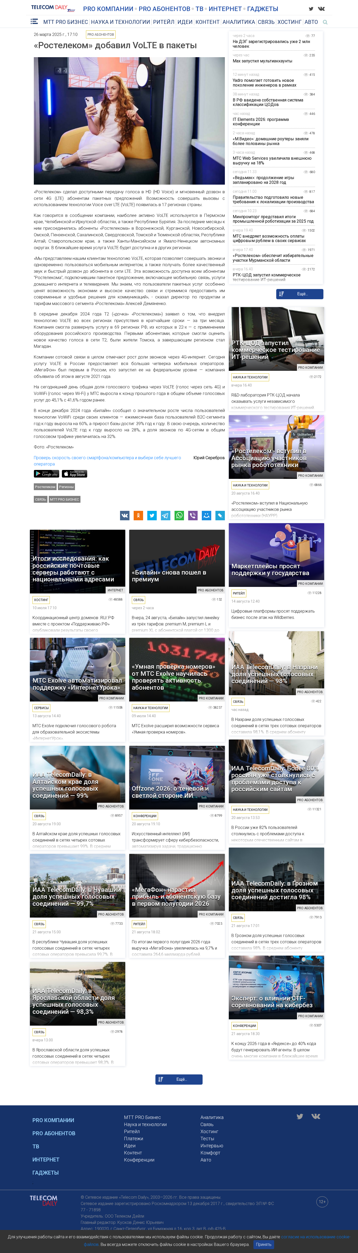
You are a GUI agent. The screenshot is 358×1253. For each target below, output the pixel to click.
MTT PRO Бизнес (65, 22)
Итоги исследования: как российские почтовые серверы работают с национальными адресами (73, 569)
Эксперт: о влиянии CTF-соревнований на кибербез (272, 1002)
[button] (124, 515)
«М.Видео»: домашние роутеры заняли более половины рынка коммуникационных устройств (270, 143)
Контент (208, 22)
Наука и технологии (120, 22)
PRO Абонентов (164, 9)
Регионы (66, 487)
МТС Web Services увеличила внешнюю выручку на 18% (272, 160)
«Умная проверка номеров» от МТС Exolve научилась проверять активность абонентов (173, 677)
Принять (264, 1244)
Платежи (133, 1138)
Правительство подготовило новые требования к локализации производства (273, 200)
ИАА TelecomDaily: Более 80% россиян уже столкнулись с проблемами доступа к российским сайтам (275, 779)
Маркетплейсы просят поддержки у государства (270, 570)
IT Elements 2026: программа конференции (261, 122)
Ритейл (164, 22)
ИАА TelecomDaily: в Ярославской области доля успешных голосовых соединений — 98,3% (73, 1001)
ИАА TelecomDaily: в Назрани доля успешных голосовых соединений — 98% (274, 674)
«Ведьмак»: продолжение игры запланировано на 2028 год (263, 180)
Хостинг (290, 22)
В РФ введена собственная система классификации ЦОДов (268, 102)
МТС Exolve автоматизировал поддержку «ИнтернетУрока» (77, 684)
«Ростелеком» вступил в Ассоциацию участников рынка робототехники (269, 458)
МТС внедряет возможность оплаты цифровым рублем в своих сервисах (269, 238)
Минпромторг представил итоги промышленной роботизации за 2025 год (273, 219)
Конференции (139, 1160)
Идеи (185, 22)
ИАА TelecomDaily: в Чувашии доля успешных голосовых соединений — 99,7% (76, 896)
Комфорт (210, 1152)
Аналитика (239, 22)
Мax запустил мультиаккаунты (262, 60)
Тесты (207, 1138)
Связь (266, 22)
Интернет (225, 9)
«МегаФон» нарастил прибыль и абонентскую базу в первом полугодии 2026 (176, 896)
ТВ (199, 9)
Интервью (211, 1145)
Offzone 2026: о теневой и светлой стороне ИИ (170, 792)
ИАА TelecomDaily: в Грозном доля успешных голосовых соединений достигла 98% (274, 890)
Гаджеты (262, 9)
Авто (311, 22)
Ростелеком (45, 487)
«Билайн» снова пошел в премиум (169, 576)
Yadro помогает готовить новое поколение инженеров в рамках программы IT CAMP (264, 85)
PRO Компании (108, 9)
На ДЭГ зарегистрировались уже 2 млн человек (271, 44)
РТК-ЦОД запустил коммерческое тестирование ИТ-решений (267, 277)
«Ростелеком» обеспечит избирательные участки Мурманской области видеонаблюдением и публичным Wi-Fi (273, 260)
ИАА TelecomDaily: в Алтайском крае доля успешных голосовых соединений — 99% (65, 785)
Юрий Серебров (209, 457)
